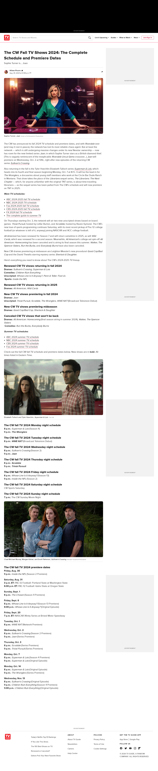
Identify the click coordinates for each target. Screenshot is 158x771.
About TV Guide (74, 739)
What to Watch (124, 38)
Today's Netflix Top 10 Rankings (43, 737)
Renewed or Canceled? (40, 751)
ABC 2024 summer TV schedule (22, 337)
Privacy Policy (99, 739)
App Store (124, 739)
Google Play (134, 739)
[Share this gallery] (102, 72)
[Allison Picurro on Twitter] (22, 71)
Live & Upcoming (101, 38)
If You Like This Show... (40, 742)
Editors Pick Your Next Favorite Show (46, 756)
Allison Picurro (15, 71)
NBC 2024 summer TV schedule (22, 340)
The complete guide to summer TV (23, 215)
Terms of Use (99, 744)
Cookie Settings (100, 749)
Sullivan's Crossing (20, 163)
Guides (113, 38)
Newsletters (72, 744)
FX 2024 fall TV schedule (19, 212)
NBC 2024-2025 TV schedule (21, 202)
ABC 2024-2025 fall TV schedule (23, 199)
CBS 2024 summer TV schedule (22, 343)
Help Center (72, 753)
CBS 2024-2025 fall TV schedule (23, 209)
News (136, 38)
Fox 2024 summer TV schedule (22, 346)
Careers (71, 749)
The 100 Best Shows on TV (42, 746)
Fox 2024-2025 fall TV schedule (22, 206)
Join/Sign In (147, 38)
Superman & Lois (82, 168)
